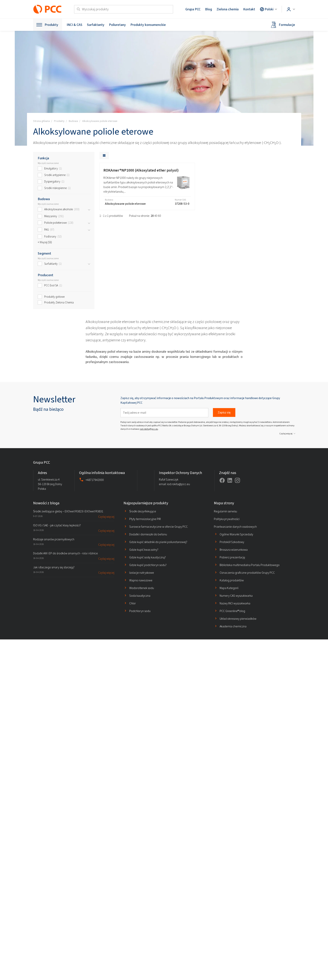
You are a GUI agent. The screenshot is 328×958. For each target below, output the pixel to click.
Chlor (132, 603)
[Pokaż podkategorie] (89, 209)
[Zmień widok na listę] (104, 155)
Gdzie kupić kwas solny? (143, 550)
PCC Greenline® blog (232, 611)
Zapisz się (224, 412)
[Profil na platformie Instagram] (237, 480)
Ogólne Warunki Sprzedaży (236, 534)
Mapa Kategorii (229, 588)
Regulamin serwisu (225, 511)
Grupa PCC (192, 9)
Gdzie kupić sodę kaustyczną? (147, 557)
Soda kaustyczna (139, 596)
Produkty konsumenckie (148, 24)
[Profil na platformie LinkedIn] (230, 480)
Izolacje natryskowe (141, 573)
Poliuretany (117, 24)
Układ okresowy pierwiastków (238, 619)
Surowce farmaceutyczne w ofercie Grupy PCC (158, 527)
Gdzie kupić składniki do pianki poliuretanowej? (158, 542)
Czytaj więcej (285, 433)
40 (155, 216)
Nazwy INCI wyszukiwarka (235, 603)
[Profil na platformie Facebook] (222, 480)
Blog (208, 9)
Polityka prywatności (227, 519)
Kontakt (249, 9)
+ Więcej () (45, 242)
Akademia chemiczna (233, 626)
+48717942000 (95, 480)
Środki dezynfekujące (142, 511)
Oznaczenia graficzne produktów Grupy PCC (247, 573)
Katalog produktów (232, 580)
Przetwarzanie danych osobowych (235, 527)
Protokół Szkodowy (232, 542)
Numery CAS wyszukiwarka (236, 596)
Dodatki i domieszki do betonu (148, 534)
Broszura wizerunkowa (234, 550)
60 (159, 216)
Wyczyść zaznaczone (48, 163)
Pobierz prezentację (232, 557)
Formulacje (287, 24)
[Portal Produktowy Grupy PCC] (47, 9)
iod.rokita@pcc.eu (149, 429)
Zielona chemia (228, 9)
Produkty (51, 24)
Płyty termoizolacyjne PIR (145, 519)
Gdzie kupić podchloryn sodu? (148, 565)
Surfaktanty (95, 24)
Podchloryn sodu (140, 611)
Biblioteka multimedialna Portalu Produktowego (250, 565)
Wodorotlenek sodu (141, 588)
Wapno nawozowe (140, 580)
